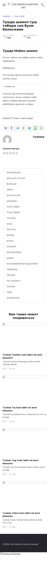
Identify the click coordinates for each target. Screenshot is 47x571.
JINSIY (10, 189)
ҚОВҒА (10, 258)
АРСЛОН (11, 229)
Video (9, 224)
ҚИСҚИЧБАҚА (14, 252)
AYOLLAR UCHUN (16, 178)
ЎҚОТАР (11, 286)
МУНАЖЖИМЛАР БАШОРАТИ (22, 264)
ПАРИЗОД (12, 269)
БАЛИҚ (10, 235)
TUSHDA (11, 218)
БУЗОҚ (10, 241)
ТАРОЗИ (11, 275)
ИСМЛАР (11, 246)
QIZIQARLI (12, 201)
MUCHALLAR (13, 195)
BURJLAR (11, 184)
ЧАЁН (10, 292)
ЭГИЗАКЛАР (13, 298)
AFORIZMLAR (13, 172)
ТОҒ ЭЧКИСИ (13, 281)
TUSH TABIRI (13, 207)
